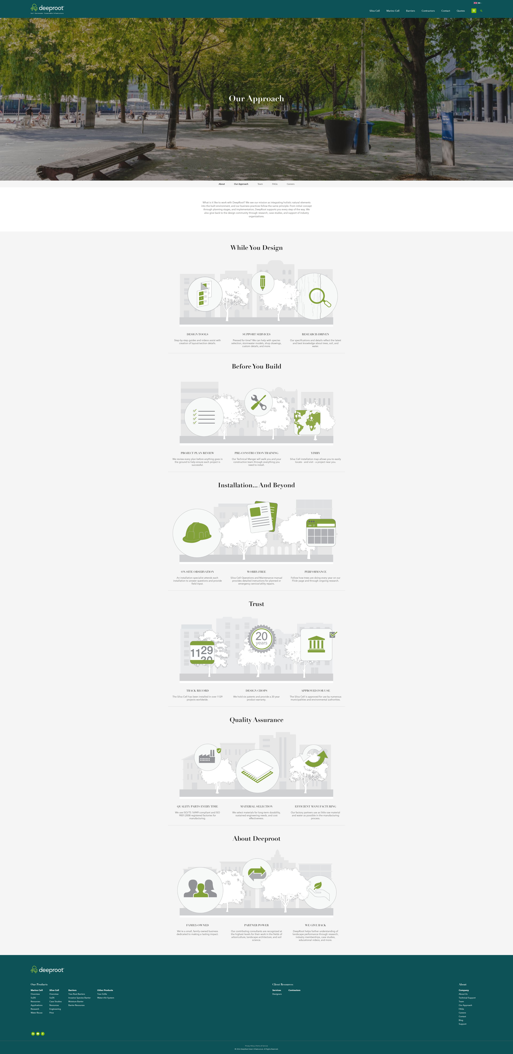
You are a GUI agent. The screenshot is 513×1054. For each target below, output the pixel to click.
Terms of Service (262, 1046)
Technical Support (467, 998)
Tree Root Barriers (76, 994)
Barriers (410, 10)
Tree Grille (102, 994)
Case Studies (55, 1001)
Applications (36, 1005)
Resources (35, 1001)
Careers (290, 184)
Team (260, 184)
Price (51, 1013)
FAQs (274, 184)
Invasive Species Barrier (79, 998)
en (479, 3)
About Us (463, 994)
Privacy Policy (250, 1046)
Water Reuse (36, 1013)
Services (276, 990)
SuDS (33, 998)
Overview (35, 994)
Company (464, 990)
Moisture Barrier (75, 1001)
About (222, 184)
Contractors (428, 10)
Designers (277, 994)
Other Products (105, 990)
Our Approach (241, 184)
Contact (445, 10)
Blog (461, 1020)
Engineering (55, 1009)
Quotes (461, 10)
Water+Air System (105, 998)
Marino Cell (392, 10)
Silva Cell (375, 10)
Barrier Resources (76, 1005)
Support (462, 1024)
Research (35, 1009)
